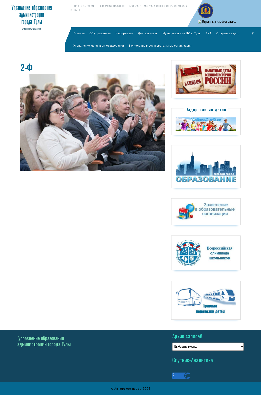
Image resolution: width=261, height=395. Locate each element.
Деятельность (148, 33)
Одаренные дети (228, 33)
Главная (79, 33)
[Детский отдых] (206, 123)
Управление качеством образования (98, 45)
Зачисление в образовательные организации (160, 45)
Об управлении (100, 33)
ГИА (209, 33)
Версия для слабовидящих (218, 21)
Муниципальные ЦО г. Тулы (182, 33)
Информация (124, 33)
